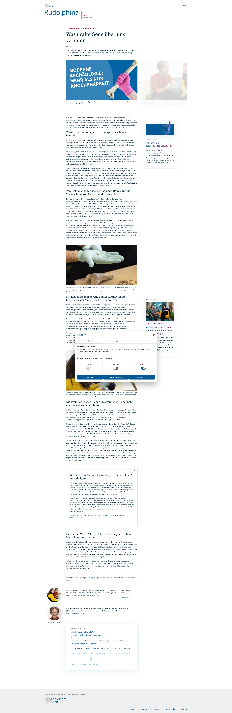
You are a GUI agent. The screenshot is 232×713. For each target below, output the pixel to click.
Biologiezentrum (126, 157)
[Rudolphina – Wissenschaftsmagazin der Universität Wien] (68, 11)
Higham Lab (75, 638)
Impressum (157, 709)
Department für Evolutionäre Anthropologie (86, 635)
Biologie (127, 649)
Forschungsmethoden (100, 659)
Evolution (93, 664)
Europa (86, 659)
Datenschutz (143, 709)
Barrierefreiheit (171, 709)
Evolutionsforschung (103, 654)
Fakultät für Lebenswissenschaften (83, 632)
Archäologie (116, 649)
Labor (74, 664)
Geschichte (76, 654)
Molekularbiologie (121, 654)
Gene (113, 659)
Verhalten (83, 664)
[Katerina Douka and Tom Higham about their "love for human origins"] (160, 311)
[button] (139, 83)
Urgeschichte (88, 654)
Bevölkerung (76, 659)
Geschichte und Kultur (100, 649)
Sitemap (184, 709)
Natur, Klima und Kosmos (80, 649)
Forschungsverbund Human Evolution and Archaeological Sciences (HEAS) (96, 641)
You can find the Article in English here (84, 644)
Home (132, 709)
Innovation (122, 659)
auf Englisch (91, 578)
